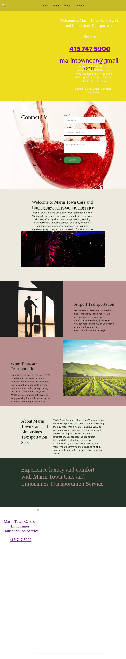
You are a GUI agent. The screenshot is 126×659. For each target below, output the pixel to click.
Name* (67, 115)
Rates (45, 5)
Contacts (79, 5)
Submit (72, 159)
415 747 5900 (89, 48)
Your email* (69, 127)
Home (56, 5)
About (67, 5)
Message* (68, 140)
